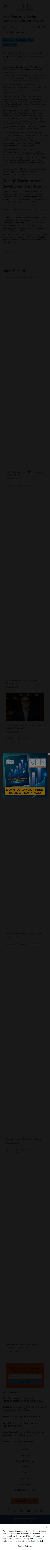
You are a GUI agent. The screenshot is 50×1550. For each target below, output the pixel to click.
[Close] (47, 1527)
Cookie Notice (37, 1541)
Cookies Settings (25, 1546)
